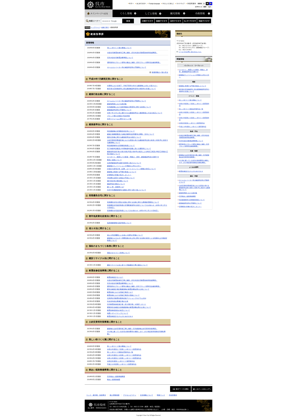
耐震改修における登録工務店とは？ (120, 292)
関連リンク (161, 395)
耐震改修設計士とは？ (115, 277)
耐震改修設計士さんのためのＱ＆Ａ (120, 316)
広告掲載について (146, 395)
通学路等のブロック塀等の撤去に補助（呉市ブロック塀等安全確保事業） (134, 62)
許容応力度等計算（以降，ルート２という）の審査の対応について (131, 169)
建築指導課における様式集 (117, 104)
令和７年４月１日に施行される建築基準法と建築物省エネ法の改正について (134, 113)
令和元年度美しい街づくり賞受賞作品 (121, 361)
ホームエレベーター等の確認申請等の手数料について (126, 67)
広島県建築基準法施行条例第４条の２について (124, 163)
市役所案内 (173, 395)
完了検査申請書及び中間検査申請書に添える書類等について (129, 148)
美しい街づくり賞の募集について (119, 48)
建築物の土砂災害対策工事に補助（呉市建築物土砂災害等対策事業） (132, 329)
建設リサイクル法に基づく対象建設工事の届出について (127, 265)
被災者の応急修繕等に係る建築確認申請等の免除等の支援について (131, 89)
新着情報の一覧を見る (160, 72)
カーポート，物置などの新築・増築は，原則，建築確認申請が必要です (133, 157)
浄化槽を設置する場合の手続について (121, 178)
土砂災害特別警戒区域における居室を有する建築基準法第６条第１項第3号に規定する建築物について (194, 187)
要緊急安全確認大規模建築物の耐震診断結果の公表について (129, 307)
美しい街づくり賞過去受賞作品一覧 (120, 352)
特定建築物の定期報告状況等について (121, 131)
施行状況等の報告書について (117, 181)
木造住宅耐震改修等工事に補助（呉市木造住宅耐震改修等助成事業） (132, 53)
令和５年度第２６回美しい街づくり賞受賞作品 (124, 355)
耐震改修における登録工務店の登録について (123, 295)
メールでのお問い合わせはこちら (190, 52)
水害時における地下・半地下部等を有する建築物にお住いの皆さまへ (132, 86)
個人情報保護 (114, 395)
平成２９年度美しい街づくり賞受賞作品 (121, 364)
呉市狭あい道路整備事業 (116, 376)
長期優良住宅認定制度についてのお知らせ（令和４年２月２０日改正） (133, 210)
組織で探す (105, 27)
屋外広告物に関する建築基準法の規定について (124, 137)
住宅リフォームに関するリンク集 (119, 119)
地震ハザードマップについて (117, 313)
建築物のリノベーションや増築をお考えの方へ (124, 166)
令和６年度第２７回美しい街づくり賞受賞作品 (124, 349)
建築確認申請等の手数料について (119, 110)
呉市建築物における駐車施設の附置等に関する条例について (129, 107)
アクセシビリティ (129, 395)
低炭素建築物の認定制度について (119, 223)
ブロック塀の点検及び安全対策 (118, 116)
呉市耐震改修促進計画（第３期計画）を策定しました (126, 304)
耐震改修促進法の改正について (118, 310)
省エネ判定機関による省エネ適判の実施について (125, 235)
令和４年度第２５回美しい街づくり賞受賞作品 (124, 358)
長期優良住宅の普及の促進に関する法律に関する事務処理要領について (133, 202)
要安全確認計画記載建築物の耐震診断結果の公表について (128, 289)
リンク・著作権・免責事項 (96, 395)
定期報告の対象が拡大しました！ (119, 175)
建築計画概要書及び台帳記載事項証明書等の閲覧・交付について (130, 134)
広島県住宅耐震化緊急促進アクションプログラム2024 (126, 298)
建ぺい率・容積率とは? (115, 187)
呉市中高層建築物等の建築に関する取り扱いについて (126, 190)
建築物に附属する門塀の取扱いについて (121, 172)
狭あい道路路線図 (113, 379)
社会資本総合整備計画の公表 (117, 301)
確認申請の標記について (116, 184)
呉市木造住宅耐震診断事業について (120, 58)
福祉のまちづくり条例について (118, 253)
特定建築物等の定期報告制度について (121, 145)
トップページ (95, 27)
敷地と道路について (114, 160)
